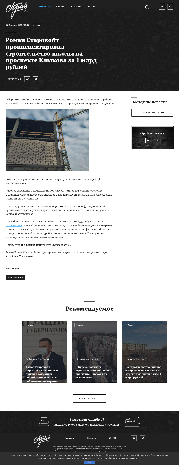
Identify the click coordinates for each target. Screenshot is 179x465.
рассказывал (14, 225)
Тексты (60, 6)
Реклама (69, 438)
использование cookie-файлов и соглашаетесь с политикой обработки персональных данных (95, 458)
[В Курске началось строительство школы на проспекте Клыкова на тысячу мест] (94, 352)
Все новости (151, 112)
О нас (91, 6)
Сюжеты (77, 6)
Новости (44, 6)
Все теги (91, 438)
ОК (89, 462)
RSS (114, 438)
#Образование (15, 277)
